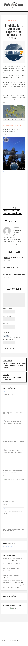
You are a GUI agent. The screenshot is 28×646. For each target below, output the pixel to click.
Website (5, 324)
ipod (5, 216)
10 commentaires (13, 22)
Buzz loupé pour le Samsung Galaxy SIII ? (14, 275)
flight (17, 210)
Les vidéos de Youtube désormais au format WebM (13, 258)
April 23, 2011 (6, 260)
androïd (12, 207)
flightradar (7, 213)
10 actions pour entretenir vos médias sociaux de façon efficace (12, 471)
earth (12, 210)
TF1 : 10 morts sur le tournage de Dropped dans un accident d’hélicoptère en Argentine (12, 566)
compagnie (6, 210)
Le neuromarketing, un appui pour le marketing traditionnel (12, 500)
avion (17, 207)
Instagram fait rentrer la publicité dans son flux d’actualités (13, 266)
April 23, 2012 (6, 277)
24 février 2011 (13, 18)
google (14, 213)
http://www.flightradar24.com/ (12, 125)
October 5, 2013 (7, 269)
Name (7, 308)
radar (9, 216)
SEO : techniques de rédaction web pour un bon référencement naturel (13, 530)
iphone (19, 213)
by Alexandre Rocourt (13, 20)
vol (14, 216)
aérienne (6, 207)
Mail (7, 316)
